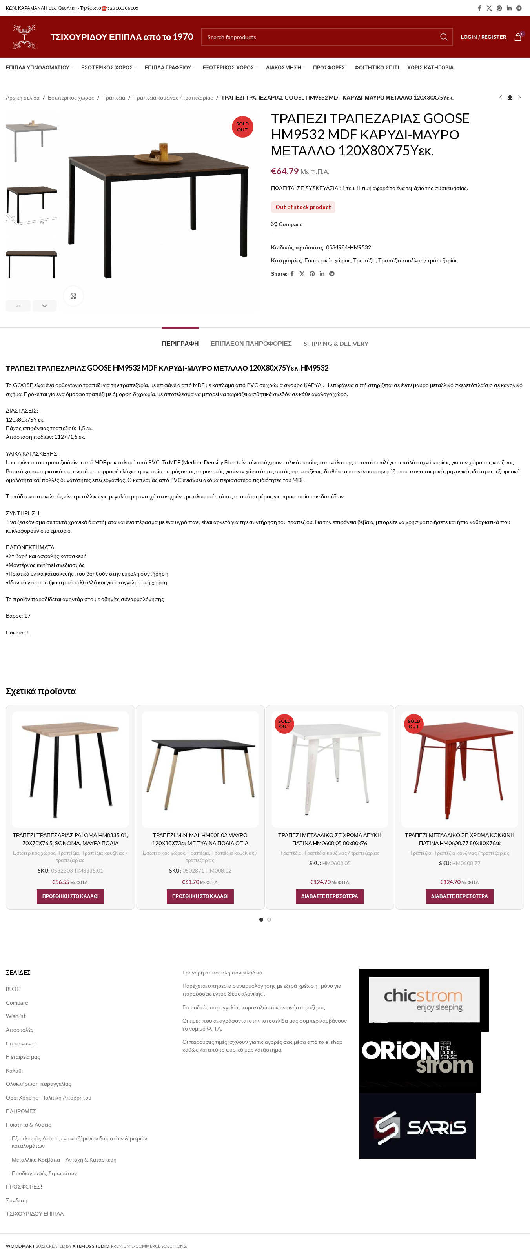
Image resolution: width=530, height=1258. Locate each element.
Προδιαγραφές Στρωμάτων (44, 1173)
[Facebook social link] (479, 8)
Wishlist (16, 1016)
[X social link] (489, 8)
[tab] (180, 339)
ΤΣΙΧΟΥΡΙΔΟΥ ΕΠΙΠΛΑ (35, 1213)
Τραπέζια (113, 97)
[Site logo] (24, 36)
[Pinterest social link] (499, 8)
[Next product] (519, 97)
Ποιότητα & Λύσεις (28, 1124)
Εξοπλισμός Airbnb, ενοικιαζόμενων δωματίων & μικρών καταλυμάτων (79, 1142)
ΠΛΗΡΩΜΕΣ (21, 1111)
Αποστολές (19, 1029)
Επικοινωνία (21, 1043)
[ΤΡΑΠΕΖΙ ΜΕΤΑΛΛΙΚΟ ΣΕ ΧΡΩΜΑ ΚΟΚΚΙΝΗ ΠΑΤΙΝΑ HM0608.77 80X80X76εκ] (459, 769)
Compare (17, 1002)
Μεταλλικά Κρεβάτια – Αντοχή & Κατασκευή (64, 1159)
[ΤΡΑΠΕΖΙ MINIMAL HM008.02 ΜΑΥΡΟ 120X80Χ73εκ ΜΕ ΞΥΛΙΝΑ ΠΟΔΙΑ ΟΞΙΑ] (200, 769)
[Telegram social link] (519, 8)
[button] (18, 306)
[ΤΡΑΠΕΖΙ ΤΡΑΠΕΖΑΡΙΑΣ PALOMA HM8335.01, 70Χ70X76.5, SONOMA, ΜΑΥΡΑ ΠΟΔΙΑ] (70, 769)
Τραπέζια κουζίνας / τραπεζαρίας (173, 97)
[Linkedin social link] (509, 8)
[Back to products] (510, 97)
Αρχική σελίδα (23, 97)
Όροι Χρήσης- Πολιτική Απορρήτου (48, 1097)
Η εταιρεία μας (23, 1056)
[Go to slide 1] (261, 920)
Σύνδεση (16, 1200)
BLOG (13, 988)
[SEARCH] (444, 37)
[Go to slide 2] (269, 920)
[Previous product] (500, 97)
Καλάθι (14, 1070)
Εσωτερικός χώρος (71, 97)
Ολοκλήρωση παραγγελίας (38, 1083)
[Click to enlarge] (73, 296)
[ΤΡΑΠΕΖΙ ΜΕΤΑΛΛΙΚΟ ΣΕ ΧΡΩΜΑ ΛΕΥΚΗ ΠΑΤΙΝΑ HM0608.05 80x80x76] (330, 769)
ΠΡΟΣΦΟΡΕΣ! (24, 1186)
